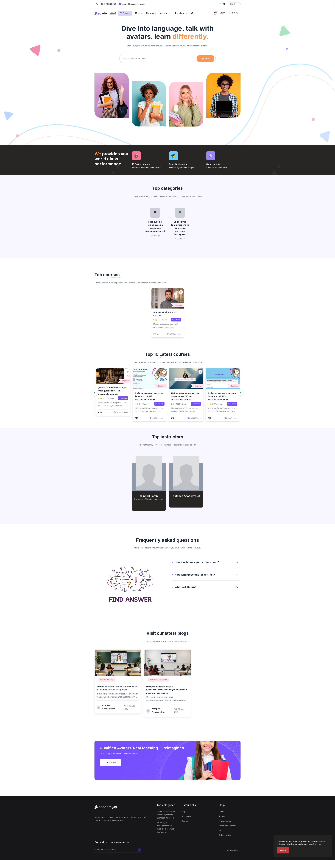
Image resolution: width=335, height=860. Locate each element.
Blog (183, 811)
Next (241, 393)
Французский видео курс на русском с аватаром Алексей (155, 226)
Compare (177, 319)
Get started (110, 762)
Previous (94, 393)
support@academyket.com (133, 4)
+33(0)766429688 (107, 4)
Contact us (223, 811)
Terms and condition (227, 826)
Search (206, 58)
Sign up (185, 821)
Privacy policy (225, 821)
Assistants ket (232, 850)
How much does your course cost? (197, 562)
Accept (283, 850)
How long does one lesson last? (195, 574)
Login (222, 13)
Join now (233, 13)
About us (222, 816)
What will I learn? (185, 587)
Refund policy (225, 835)
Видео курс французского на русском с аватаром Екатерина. (180, 228)
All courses (186, 816)
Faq (220, 830)
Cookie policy (318, 844)
